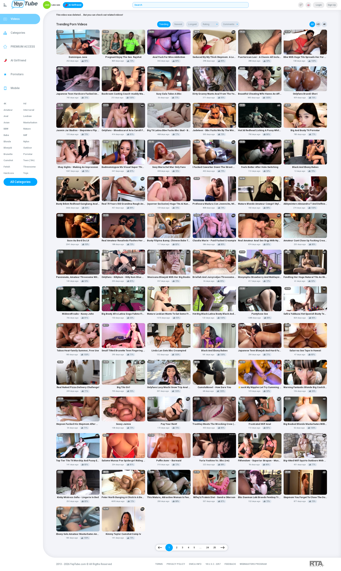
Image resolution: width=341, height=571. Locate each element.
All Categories (20, 182)
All (312, 24)
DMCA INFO (195, 564)
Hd (24, 103)
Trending (163, 24)
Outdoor (27, 147)
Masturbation (30, 122)
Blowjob (8, 147)
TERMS (159, 564)
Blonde (7, 141)
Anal (6, 116)
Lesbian (27, 116)
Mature (27, 128)
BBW (6, 128)
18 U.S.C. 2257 (213, 564)
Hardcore (9, 173)
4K (5, 103)
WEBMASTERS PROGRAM (253, 564)
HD (318, 24)
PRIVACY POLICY (176, 564)
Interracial (28, 110)
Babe (6, 135)
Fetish (7, 166)
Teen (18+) (28, 160)
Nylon (26, 141)
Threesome (29, 166)
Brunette (8, 154)
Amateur (8, 110)
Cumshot (8, 160)
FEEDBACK (230, 564)
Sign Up (332, 5)
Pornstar (28, 154)
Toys (25, 173)
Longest (192, 24)
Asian (6, 122)
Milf (25, 135)
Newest (178, 24)
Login (319, 5)
